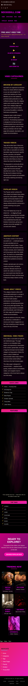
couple (6, 512)
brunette (6, 524)
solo (5, 509)
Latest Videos (7, 404)
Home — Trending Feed (10, 386)
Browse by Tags (8, 392)
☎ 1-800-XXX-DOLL (6, 5)
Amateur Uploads (8, 398)
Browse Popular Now (14, 554)
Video (19, 16)
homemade (7, 515)
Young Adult (7, 401)
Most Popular (7, 395)
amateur (6, 506)
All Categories (7, 389)
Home (3, 16)
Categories (9, 16)
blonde (6, 521)
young (5, 518)
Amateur (10, 21)
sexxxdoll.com (10, 12)
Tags (15, 16)
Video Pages (6, 661)
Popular (4, 21)
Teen (15, 21)
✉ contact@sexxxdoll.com (8, 2)
